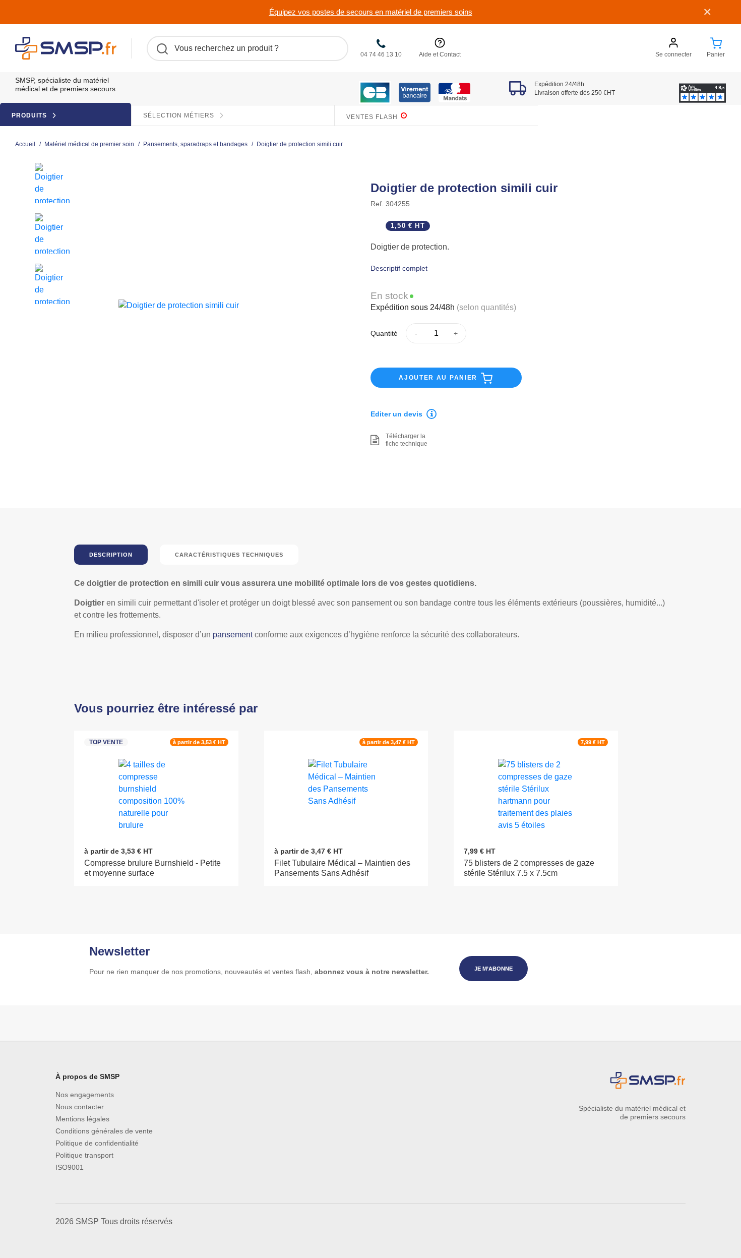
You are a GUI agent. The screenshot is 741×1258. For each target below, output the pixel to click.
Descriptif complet (399, 268)
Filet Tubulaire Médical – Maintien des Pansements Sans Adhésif (342, 868)
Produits (30, 115)
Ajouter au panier (439, 377)
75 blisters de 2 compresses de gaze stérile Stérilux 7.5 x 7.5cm (529, 868)
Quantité (384, 333)
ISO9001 (69, 1167)
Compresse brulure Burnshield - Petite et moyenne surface (152, 868)
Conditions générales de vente (104, 1131)
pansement (233, 634)
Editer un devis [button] (396, 414)
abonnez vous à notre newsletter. (372, 972)
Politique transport (84, 1155)
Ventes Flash (373, 117)
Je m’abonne (493, 969)
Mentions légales (82, 1119)
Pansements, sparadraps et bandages (195, 144)
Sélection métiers (179, 115)
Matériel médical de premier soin (89, 144)
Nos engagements (84, 1095)
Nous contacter (79, 1107)
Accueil (25, 144)
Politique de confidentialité (97, 1143)
